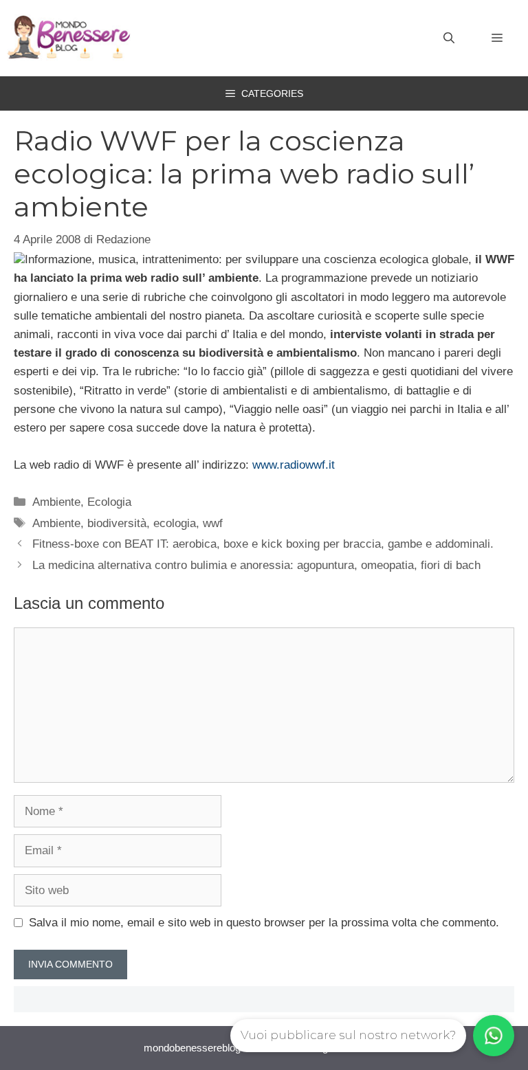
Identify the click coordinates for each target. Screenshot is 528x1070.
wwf (213, 523)
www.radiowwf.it (293, 464)
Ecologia (109, 502)
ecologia (174, 523)
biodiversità (116, 523)
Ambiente (56, 502)
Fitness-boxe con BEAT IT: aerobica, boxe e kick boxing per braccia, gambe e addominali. (263, 543)
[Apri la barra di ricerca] (449, 38)
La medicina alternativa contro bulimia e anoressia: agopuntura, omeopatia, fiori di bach (256, 565)
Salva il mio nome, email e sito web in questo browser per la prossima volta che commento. (264, 922)
